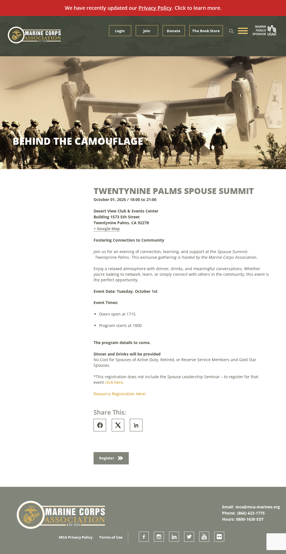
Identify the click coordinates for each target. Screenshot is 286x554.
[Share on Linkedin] (136, 425)
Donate (173, 30)
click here (114, 382)
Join (146, 30)
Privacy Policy (155, 7)
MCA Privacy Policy (75, 537)
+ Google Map (107, 228)
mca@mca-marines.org (257, 506)
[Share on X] (118, 425)
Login (120, 30)
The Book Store (206, 30)
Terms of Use (111, 537)
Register (107, 458)
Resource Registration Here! (120, 393)
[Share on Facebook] (100, 425)
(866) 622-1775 (251, 513)
